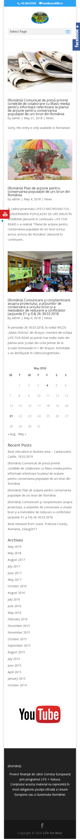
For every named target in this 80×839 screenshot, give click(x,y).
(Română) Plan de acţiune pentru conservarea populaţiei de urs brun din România (39, 191)
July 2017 (14, 566)
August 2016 (16, 593)
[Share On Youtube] (5, 214)
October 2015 (17, 639)
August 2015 (16, 652)
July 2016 (14, 599)
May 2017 (14, 580)
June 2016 (14, 606)
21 (11, 416)
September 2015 (19, 645)
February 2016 (18, 619)
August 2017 (16, 560)
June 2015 (14, 665)
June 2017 (14, 573)
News (50, 118)
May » (22, 434)
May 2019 (14, 547)
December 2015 (19, 626)
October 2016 (17, 586)
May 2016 (14, 613)
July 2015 (14, 659)
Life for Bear (52, 833)
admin (16, 118)
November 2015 (19, 632)
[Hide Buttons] (2, 222)
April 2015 (14, 672)
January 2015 (17, 678)
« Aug (11, 434)
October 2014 (17, 685)
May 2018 (14, 553)
